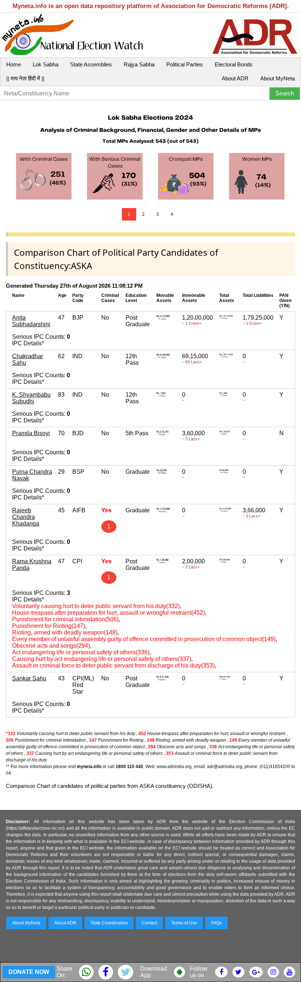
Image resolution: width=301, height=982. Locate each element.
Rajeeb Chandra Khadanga (25, 517)
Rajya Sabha (139, 64)
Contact (149, 922)
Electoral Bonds (234, 64)
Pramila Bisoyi (31, 433)
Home (13, 64)
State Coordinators (109, 922)
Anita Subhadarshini (31, 320)
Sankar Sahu (29, 678)
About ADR (235, 78)
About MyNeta (277, 78)
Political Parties (184, 64)
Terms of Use (184, 922)
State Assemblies (91, 64)
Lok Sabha (45, 64)
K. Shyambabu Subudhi (31, 398)
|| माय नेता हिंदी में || (25, 78)
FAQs (216, 922)
